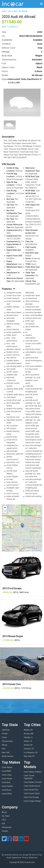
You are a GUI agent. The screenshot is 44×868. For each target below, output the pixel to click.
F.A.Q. (4, 820)
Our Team (6, 816)
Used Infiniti (7, 794)
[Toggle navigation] (41, 4)
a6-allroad (23, 11)
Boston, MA (28, 733)
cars (9, 11)
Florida (4, 733)
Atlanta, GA (28, 730)
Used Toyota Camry (32, 793)
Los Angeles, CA (30, 752)
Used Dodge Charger (32, 801)
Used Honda (7, 778)
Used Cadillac (7, 786)
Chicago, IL (28, 737)
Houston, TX (29, 749)
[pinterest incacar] (15, 840)
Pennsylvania (7, 741)
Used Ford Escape (31, 797)
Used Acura (6, 790)
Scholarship (6, 827)
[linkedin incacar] (20, 840)
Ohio (4, 749)
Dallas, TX (28, 741)
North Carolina (7, 756)
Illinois (4, 745)
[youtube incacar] (26, 840)
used (4, 11)
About (4, 812)
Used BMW (6, 771)
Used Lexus (7, 775)
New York (6, 752)
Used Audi (6, 782)
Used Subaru (7, 767)
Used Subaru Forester (33, 782)
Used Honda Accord (32, 786)
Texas (4, 737)
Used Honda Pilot (31, 790)
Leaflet (27, 550)
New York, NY (29, 756)
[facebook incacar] (9, 840)
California (6, 730)
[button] (22, 525)
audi (15, 11)
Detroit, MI (28, 745)
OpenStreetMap (37, 550)
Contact (5, 831)
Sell (3, 823)
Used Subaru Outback (32, 772)
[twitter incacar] (4, 840)
